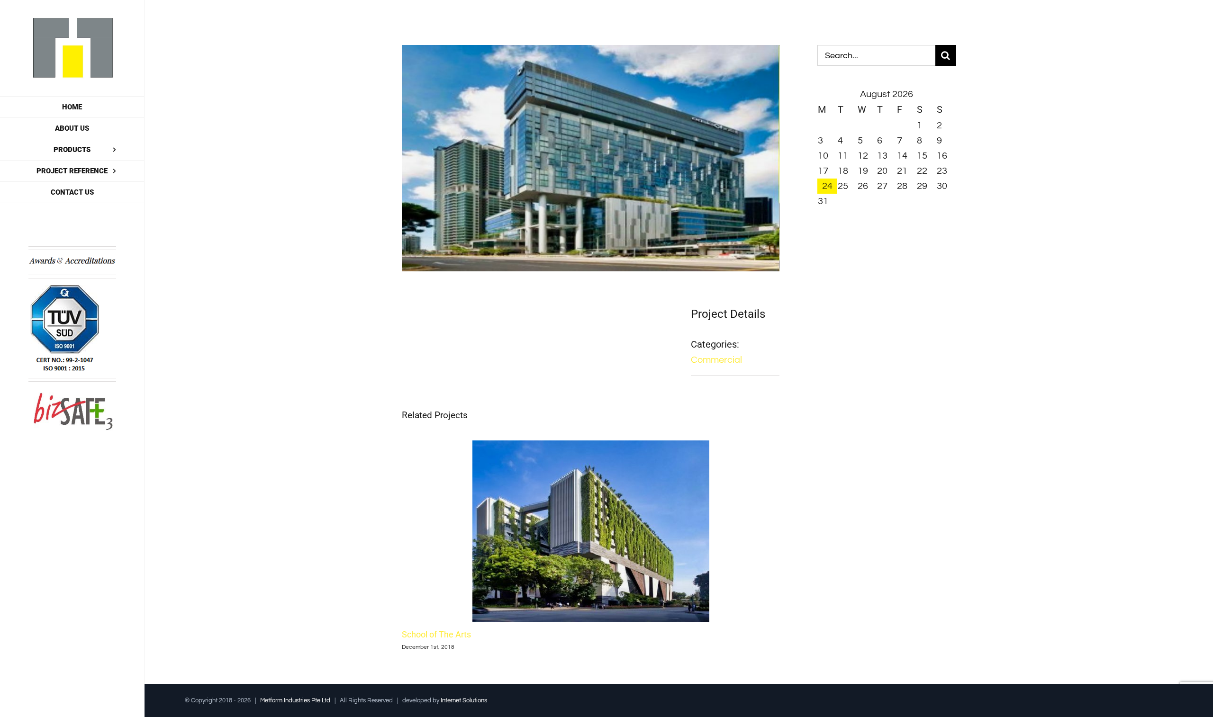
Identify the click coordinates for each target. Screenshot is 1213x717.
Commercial (716, 360)
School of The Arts (436, 634)
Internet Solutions (464, 700)
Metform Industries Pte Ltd (295, 700)
